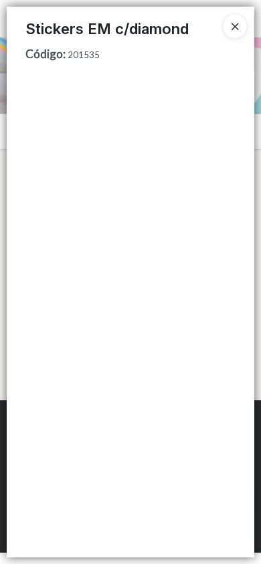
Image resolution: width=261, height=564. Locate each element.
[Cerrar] (235, 26)
